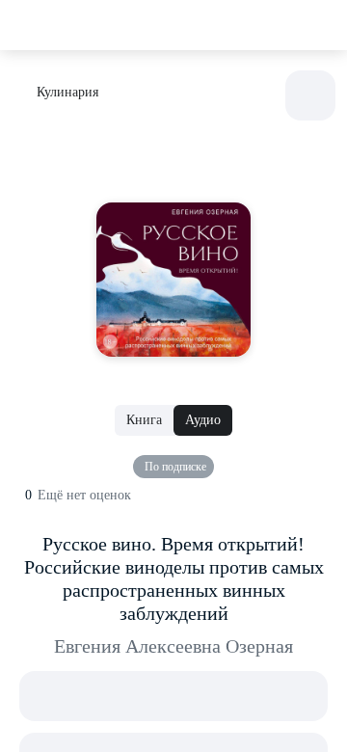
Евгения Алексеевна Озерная (173, 646)
